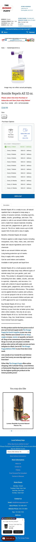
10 (26, 430)
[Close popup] (23, 520)
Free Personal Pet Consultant (18, 473)
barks (22, 335)
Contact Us (18, 466)
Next (32, 410)
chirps (28, 335)
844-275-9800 (26, 20)
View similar (7, 532)
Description (6, 205)
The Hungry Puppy (15, 363)
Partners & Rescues (18, 476)
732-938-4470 (26, 18)
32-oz (4, 116)
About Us (18, 463)
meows (15, 337)
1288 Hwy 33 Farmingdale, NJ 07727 (27, 8)
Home (3, 48)
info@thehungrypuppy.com (20, 502)
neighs (3, 337)
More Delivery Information (18, 456)
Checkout (32, 32)
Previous (3, 410)
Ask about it (18, 532)
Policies (18, 470)
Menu (5, 32)
